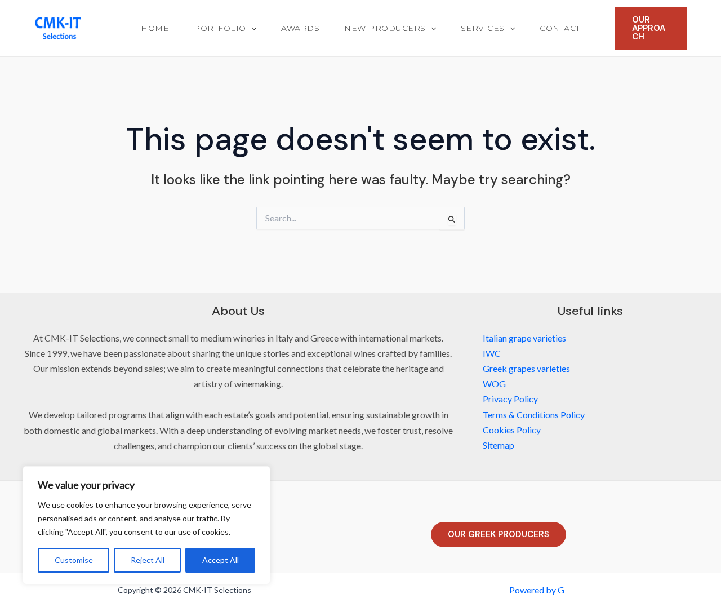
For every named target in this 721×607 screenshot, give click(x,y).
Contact (560, 28)
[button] (251, 28)
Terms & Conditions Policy (534, 414)
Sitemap (498, 445)
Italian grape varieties (524, 338)
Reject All (147, 560)
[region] (146, 525)
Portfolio (220, 28)
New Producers (385, 28)
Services (483, 28)
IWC (492, 353)
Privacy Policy (510, 398)
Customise (74, 560)
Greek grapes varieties (526, 368)
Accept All (220, 560)
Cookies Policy (512, 429)
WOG (494, 383)
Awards (300, 28)
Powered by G (536, 589)
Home (155, 28)
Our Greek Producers (498, 534)
